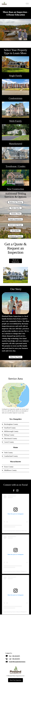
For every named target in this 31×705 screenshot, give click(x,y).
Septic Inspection (15, 219)
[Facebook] (14, 490)
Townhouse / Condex (15, 166)
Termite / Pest (15, 214)
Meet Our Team (15, 357)
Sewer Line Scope (15, 225)
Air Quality (15, 231)
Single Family (15, 75)
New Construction (15, 189)
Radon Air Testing (15, 202)
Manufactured (15, 143)
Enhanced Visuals (15, 236)
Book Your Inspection (15, 680)
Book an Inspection (15, 261)
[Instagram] (17, 490)
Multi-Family (15, 121)
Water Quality (15, 208)
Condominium (15, 98)
